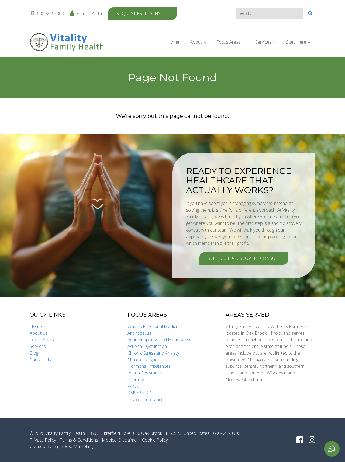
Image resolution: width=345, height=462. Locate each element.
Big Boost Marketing (73, 446)
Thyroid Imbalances (146, 399)
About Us (39, 333)
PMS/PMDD (139, 393)
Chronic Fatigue (142, 359)
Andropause (139, 333)
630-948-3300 (50, 13)
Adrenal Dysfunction (147, 346)
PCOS (133, 386)
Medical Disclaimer (120, 440)
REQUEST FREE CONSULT (142, 13)
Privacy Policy (43, 440)
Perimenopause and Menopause (159, 339)
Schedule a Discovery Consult (244, 258)
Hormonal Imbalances (149, 366)
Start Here (296, 42)
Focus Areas (228, 42)
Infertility (135, 379)
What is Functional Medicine (154, 326)
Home (173, 42)
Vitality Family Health (65, 433)
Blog (34, 353)
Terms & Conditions (79, 440)
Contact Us (40, 359)
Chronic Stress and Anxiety (153, 353)
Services (263, 42)
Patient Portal (90, 13)
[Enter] (310, 13)
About (196, 42)
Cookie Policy (155, 440)
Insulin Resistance (144, 373)
